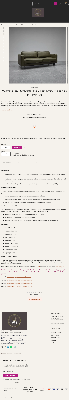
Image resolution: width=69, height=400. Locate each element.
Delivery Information (57, 326)
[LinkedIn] (8, 347)
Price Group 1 (59, 267)
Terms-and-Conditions (15, 379)
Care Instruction (56, 339)
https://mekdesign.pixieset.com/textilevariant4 (19, 286)
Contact (53, 340)
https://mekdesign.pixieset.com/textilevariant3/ (19, 283)
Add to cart (17, 147)
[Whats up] (11, 347)
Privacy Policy (55, 318)
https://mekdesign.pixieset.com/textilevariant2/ (19, 280)
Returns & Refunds (56, 328)
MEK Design (34, 87)
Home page (4, 24)
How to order (55, 335)
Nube (37, 267)
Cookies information (57, 319)
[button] (15, 4)
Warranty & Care (55, 337)
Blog (52, 342)
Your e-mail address (8, 371)
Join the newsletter (10, 375)
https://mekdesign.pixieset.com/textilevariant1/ (19, 277)
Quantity (3, 144)
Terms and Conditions (57, 316)
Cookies (16, 382)
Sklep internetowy (9, 397)
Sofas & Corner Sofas (14, 24)
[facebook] (5, 346)
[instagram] (2, 347)
